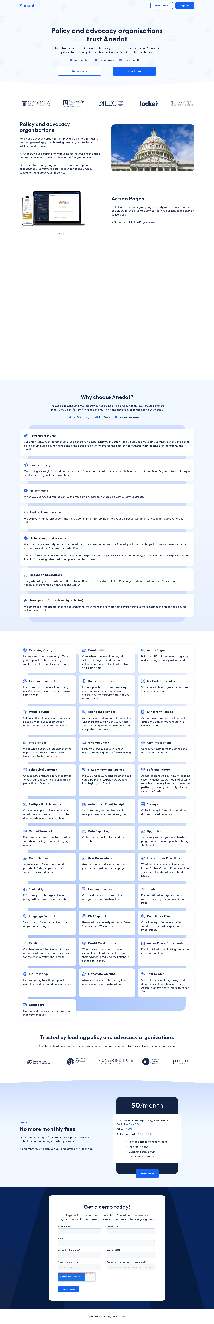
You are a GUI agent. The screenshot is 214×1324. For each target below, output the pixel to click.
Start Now (134, 71)
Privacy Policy (110, 1316)
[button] (25, 209)
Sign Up (184, 5)
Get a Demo (79, 71)
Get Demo (161, 5)
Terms (122, 1316)
